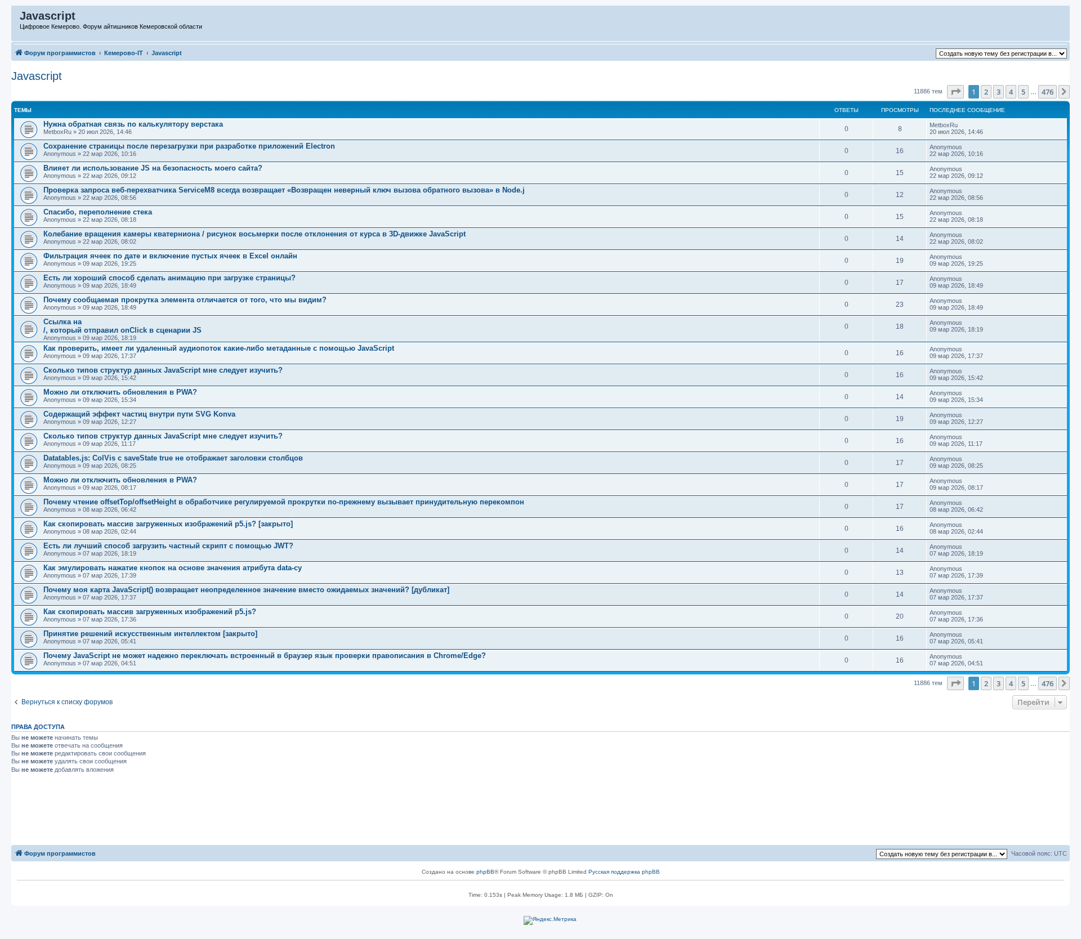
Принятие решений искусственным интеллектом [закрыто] (150, 633)
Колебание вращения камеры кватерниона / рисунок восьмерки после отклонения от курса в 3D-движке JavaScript (254, 234)
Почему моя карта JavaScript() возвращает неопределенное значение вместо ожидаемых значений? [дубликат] (246, 589)
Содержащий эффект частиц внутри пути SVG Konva (139, 414)
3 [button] (998, 92)
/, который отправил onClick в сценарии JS (122, 330)
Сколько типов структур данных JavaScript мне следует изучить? (163, 370)
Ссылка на (62, 322)
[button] (955, 92)
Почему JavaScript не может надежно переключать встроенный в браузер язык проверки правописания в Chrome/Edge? (264, 655)
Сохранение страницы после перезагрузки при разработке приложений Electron (189, 146)
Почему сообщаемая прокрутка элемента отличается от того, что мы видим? (185, 300)
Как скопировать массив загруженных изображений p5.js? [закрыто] (168, 524)
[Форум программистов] (16, 18)
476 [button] (1047, 92)
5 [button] (1023, 92)
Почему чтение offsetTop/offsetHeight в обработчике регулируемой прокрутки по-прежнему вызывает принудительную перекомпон (283, 502)
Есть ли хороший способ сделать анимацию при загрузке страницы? (169, 278)
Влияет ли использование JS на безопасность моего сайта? (152, 168)
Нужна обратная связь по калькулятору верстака (133, 124)
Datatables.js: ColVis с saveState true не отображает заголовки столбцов (173, 458)
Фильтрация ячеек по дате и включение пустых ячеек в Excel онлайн (170, 256)
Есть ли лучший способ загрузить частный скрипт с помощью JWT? (168, 546)
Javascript (36, 76)
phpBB (485, 872)
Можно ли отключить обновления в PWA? (120, 392)
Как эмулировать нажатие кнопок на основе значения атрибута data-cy (172, 568)
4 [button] (1011, 92)
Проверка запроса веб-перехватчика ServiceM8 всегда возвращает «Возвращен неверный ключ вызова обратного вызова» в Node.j (284, 190)
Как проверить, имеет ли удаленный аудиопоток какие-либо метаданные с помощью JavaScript (218, 348)
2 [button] (986, 92)
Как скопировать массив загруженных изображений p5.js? (149, 611)
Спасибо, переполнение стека (97, 212)
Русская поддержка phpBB (624, 872)
